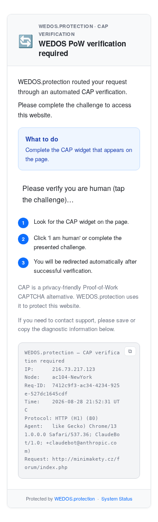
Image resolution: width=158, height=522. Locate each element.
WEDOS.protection (74, 498)
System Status (117, 498)
